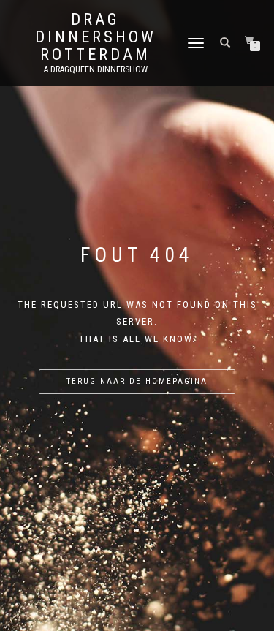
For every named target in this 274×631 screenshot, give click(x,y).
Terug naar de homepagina (137, 381)
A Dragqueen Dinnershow (96, 69)
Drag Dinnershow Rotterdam (95, 37)
